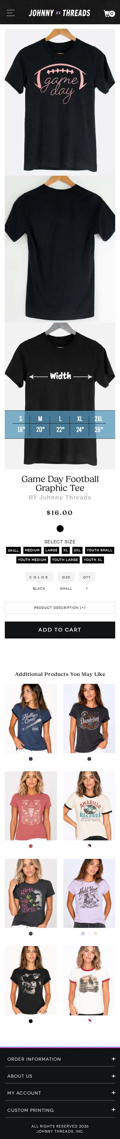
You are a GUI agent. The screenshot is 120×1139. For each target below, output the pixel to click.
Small (13, 550)
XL (65, 550)
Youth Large (65, 560)
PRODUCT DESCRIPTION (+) (60, 608)
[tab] (60, 1060)
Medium (32, 550)
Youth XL (93, 560)
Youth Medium (32, 560)
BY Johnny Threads (60, 498)
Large (51, 550)
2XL (77, 550)
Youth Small (100, 550)
